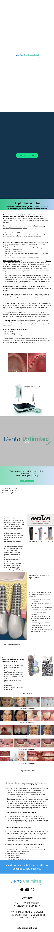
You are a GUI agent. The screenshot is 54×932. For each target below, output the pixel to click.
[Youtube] (27, 890)
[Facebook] (22, 890)
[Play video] (27, 441)
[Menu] (48, 56)
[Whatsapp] (32, 890)
